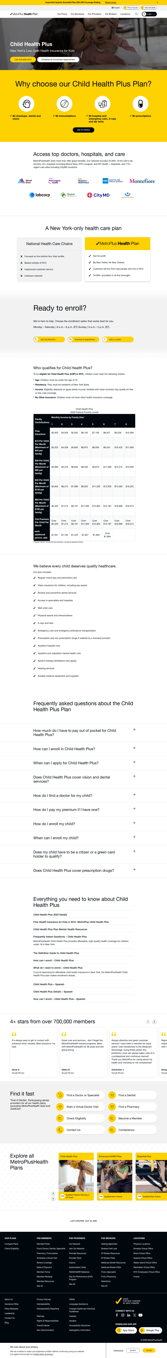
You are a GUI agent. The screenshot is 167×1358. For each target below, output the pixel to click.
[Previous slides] (53, 1193)
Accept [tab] (149, 1350)
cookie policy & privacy (43, 1354)
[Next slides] (154, 1021)
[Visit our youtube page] (140, 1315)
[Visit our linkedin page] (129, 1315)
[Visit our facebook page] (117, 1315)
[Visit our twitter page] (135, 1315)
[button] (136, 14)
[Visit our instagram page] (123, 1315)
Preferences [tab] (118, 1350)
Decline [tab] (133, 1350)
